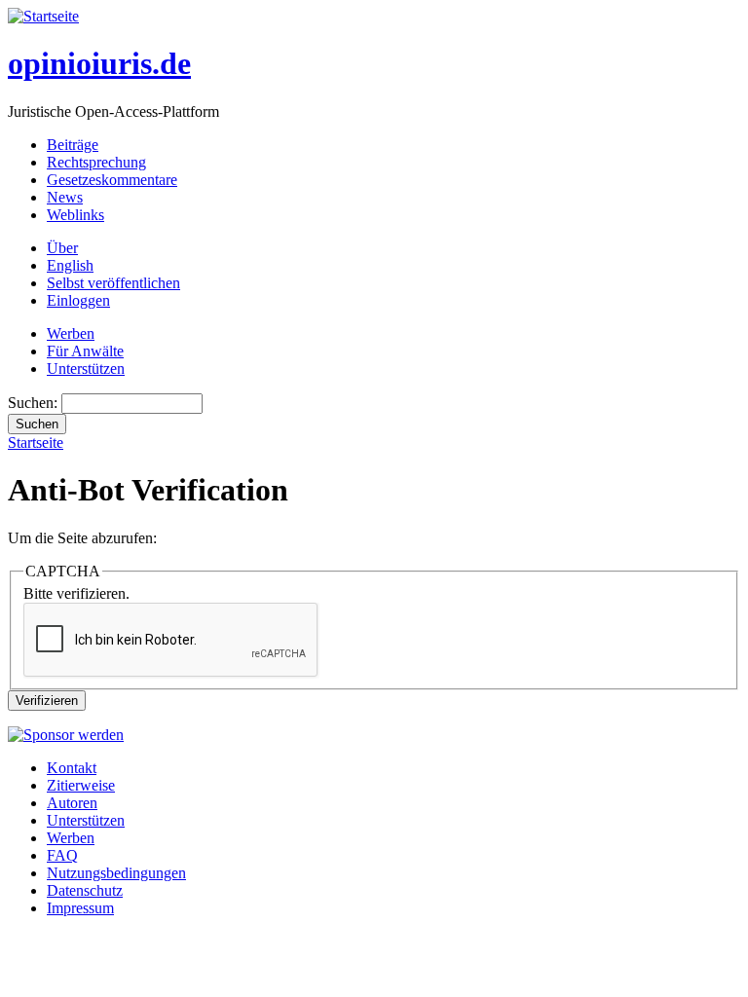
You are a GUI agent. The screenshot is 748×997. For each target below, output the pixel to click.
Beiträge (72, 144)
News (65, 197)
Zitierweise (81, 785)
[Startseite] (43, 16)
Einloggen (78, 300)
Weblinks (75, 214)
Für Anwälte (85, 351)
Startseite (35, 442)
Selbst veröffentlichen (113, 283)
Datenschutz (85, 890)
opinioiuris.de (99, 63)
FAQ (62, 855)
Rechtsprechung (96, 162)
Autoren (72, 802)
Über (62, 248)
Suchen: (34, 402)
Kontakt (71, 767)
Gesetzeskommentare (112, 179)
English (70, 265)
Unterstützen (86, 368)
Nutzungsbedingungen (116, 873)
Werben (70, 333)
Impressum (80, 908)
